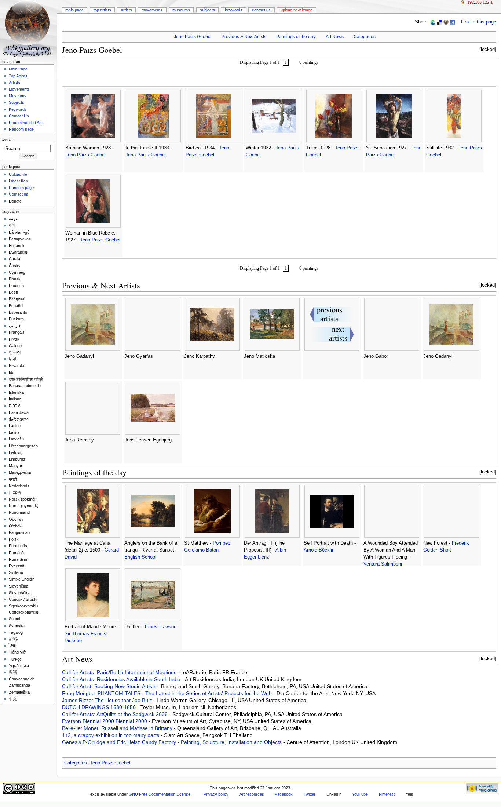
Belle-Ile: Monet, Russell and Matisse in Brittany (118, 728)
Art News (335, 36)
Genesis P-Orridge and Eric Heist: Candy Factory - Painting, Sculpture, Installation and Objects (172, 742)
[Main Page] (28, 28)
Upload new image (296, 10)
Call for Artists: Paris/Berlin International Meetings (120, 672)
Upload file (18, 174)
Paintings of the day (295, 36)
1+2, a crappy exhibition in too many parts (111, 735)
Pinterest (387, 794)
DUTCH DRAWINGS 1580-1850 (99, 707)
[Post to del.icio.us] (439, 22)
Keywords (233, 10)
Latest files (18, 181)
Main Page (74, 10)
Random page (21, 129)
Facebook (284, 794)
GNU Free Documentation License (159, 794)
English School (140, 557)
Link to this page (478, 22)
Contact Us (261, 10)
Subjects (207, 10)
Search (7, 139)
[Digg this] (446, 22)
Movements (152, 10)
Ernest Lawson (160, 626)
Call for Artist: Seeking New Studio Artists (110, 686)
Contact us (18, 194)
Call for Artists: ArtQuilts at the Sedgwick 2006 (115, 714)
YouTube (360, 794)
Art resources (251, 794)
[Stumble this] (432, 22)
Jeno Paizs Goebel (193, 36)
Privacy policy (216, 794)
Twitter (309, 794)
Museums (181, 10)
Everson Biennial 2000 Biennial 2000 (105, 721)
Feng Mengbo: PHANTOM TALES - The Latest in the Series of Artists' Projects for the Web (167, 693)
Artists (126, 10)
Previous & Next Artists (244, 36)
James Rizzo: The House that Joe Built (107, 700)
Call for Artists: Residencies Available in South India (122, 679)
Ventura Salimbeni (382, 564)
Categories (365, 36)
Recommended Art (25, 122)
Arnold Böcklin (319, 550)
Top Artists (102, 10)
